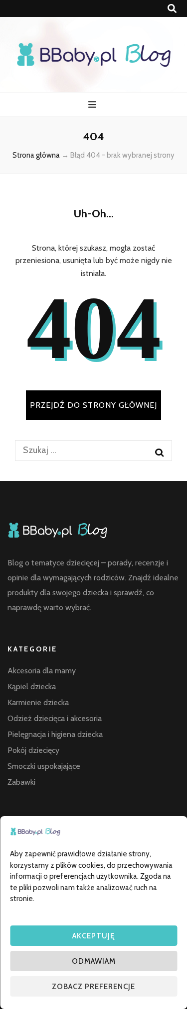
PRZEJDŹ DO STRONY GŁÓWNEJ (93, 405)
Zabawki (21, 782)
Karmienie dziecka (38, 702)
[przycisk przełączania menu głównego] (93, 104)
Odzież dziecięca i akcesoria (54, 718)
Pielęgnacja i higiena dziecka (55, 734)
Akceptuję (93, 935)
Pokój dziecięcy (33, 750)
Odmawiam (94, 961)
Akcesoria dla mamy (41, 670)
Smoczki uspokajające (43, 766)
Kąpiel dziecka (31, 686)
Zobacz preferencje (93, 986)
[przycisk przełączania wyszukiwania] (172, 8)
